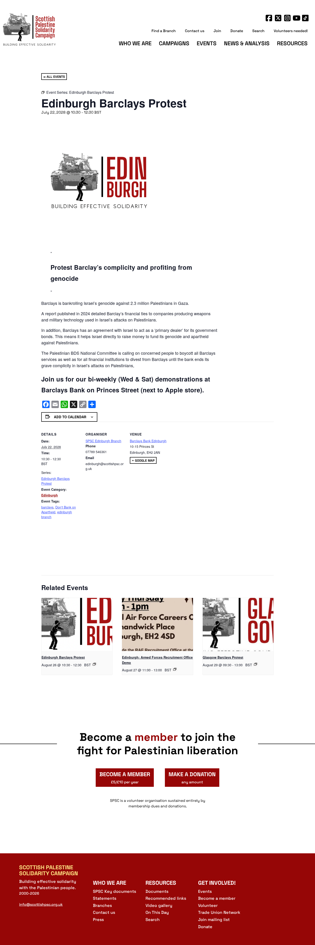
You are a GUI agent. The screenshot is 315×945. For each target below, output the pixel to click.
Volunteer (208, 905)
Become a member (216, 898)
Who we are (135, 43)
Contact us (194, 30)
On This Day (157, 912)
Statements (104, 898)
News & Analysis (247, 43)
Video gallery (159, 905)
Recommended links (166, 898)
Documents (157, 891)
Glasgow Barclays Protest (223, 657)
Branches (102, 905)
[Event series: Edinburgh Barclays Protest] (94, 664)
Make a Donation (192, 777)
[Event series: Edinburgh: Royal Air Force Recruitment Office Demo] (174, 669)
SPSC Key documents (114, 891)
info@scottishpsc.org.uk (41, 904)
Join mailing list (214, 919)
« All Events (54, 76)
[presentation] (77, 624)
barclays (47, 507)
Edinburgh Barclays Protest (63, 657)
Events (207, 43)
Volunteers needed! (291, 30)
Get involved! (217, 882)
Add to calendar (70, 417)
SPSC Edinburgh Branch (103, 441)
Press (98, 919)
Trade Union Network (219, 912)
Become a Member (124, 777)
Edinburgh (49, 495)
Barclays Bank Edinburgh (148, 441)
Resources (292, 43)
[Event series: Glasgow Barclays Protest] (255, 664)
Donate (236, 30)
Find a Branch (164, 30)
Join (217, 30)
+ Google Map (143, 460)
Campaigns (174, 43)
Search (258, 30)
